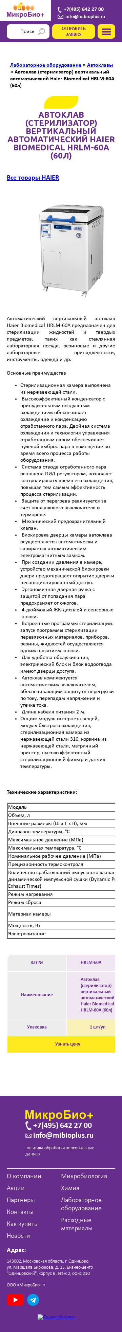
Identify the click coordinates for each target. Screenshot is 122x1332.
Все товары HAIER (33, 178)
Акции (16, 1188)
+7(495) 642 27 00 (84, 9)
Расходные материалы (77, 1224)
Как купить (22, 1224)
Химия (70, 1188)
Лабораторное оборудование (81, 1204)
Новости (18, 1236)
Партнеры (21, 1200)
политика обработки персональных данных (59, 1151)
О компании (24, 1176)
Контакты (20, 1212)
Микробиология (84, 1176)
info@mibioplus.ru (85, 16)
